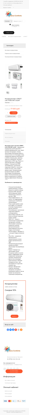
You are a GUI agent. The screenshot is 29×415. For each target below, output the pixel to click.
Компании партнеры (10, 383)
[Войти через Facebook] (13, 330)
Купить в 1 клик (11, 116)
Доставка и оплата (10, 380)
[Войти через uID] (8, 330)
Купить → (14, 316)
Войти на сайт (8, 391)
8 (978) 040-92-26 (18, 1)
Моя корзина (8, 396)
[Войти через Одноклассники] (21, 330)
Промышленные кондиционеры (13, 56)
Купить (14, 112)
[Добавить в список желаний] (19, 116)
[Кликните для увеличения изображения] (14, 72)
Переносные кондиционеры (12, 53)
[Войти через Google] (18, 330)
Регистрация (8, 393)
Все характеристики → (11, 122)
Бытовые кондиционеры (11, 50)
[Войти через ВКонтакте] (10, 330)
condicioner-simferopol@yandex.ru (14, 3)
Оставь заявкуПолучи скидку (14, 371)
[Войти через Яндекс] (16, 330)
